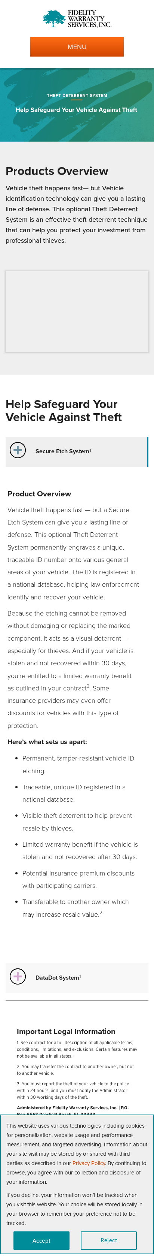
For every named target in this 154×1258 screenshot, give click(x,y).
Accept (42, 1241)
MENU (77, 46)
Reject (109, 1240)
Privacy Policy (89, 1163)
